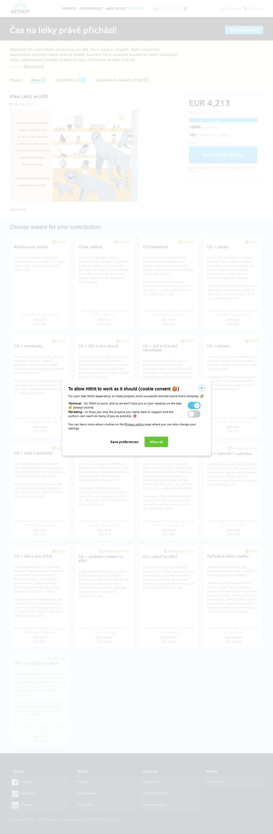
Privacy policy (134, 424)
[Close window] (201, 388)
